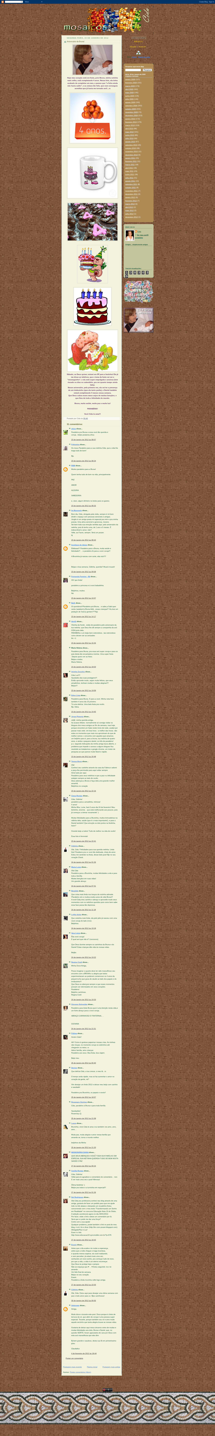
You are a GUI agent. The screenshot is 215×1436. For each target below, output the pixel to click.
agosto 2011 (130, 181)
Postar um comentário (74, 1358)
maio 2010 (129, 132)
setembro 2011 (131, 184)
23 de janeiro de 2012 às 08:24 (83, 461)
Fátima (74, 1033)
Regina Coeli (76, 962)
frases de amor (144, 57)
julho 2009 (129, 99)
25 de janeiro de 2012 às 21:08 (83, 1118)
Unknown (75, 1305)
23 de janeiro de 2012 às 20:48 (83, 757)
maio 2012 (129, 210)
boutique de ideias (79, 545)
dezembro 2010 (131, 155)
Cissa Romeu (76, 796)
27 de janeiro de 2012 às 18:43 (83, 1240)
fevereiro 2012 (131, 201)
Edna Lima (75, 695)
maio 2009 (129, 93)
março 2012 (130, 204)
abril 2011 (129, 168)
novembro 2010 (131, 151)
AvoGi (73, 621)
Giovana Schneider (79, 1004)
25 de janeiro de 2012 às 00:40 (83, 1063)
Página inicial (92, 1367)
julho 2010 (129, 138)
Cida (139, 232)
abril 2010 (129, 129)
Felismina (75, 445)
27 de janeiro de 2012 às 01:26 (83, 1192)
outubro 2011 (130, 188)
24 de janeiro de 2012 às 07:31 (83, 886)
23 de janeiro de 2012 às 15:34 (83, 643)
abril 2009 (129, 89)
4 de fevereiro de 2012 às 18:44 (84, 1353)
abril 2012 (129, 207)
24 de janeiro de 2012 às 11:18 (83, 910)
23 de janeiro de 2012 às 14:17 (83, 617)
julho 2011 (129, 178)
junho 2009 (129, 96)
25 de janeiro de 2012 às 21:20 (83, 1147)
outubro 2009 (130, 109)
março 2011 (130, 165)
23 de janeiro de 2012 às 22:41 (83, 841)
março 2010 (130, 125)
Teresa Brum (76, 761)
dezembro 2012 (131, 217)
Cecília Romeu (77, 1171)
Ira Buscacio (76, 510)
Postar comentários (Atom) (80, 1372)
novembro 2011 (131, 191)
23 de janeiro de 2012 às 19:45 (83, 712)
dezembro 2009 (131, 115)
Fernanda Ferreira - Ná (80, 577)
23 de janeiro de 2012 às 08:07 (83, 440)
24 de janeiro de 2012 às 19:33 (83, 1000)
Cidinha (74, 846)
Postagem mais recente (72, 1367)
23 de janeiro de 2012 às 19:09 (83, 691)
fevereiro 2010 (131, 122)
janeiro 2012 (130, 197)
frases (134, 57)
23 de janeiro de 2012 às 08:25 (83, 506)
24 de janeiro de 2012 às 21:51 (83, 1029)
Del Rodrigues (77, 1197)
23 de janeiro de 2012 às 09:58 (83, 572)
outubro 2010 (130, 148)
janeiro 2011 (130, 158)
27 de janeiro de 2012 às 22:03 (83, 1285)
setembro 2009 (131, 106)
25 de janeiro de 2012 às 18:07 (83, 1097)
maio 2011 (129, 171)
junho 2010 (129, 135)
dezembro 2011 (131, 194)
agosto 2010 (130, 142)
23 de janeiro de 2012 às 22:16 (83, 791)
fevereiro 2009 (131, 83)
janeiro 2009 (130, 79)
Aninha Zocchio (78, 672)
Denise (74, 1068)
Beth (73, 603)
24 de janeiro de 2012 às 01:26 (83, 862)
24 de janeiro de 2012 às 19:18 (83, 928)
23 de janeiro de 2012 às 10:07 (83, 598)
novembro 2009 (131, 112)
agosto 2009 (130, 102)
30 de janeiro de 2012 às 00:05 (83, 1301)
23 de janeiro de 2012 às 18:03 (83, 667)
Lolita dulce (76, 915)
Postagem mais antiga (111, 1367)
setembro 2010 (131, 145)
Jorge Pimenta (77, 717)
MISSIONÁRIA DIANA (80, 1152)
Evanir (74, 1245)
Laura (73, 1123)
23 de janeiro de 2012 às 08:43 (83, 540)
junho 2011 (129, 174)
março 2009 (130, 86)
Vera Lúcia (75, 933)
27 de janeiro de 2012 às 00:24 (83, 1166)
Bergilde (74, 891)
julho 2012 (129, 214)
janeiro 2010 (130, 119)
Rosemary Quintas (79, 1102)
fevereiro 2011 (131, 161)
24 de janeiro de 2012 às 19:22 (83, 957)
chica (73, 429)
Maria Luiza (76, 867)
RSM (73, 466)
